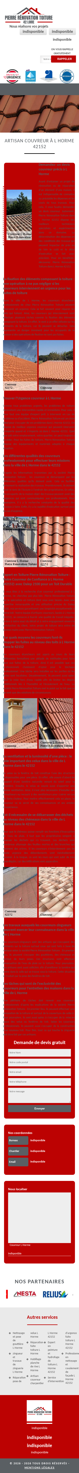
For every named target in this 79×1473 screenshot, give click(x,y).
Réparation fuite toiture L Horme (35, 1348)
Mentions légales (40, 1467)
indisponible (33, 32)
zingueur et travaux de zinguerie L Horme (18, 1363)
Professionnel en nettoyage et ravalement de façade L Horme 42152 (70, 1368)
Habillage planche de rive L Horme (35, 1365)
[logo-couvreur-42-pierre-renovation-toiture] (39, 1412)
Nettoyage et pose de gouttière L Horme (18, 1341)
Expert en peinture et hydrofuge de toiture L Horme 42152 (53, 1357)
